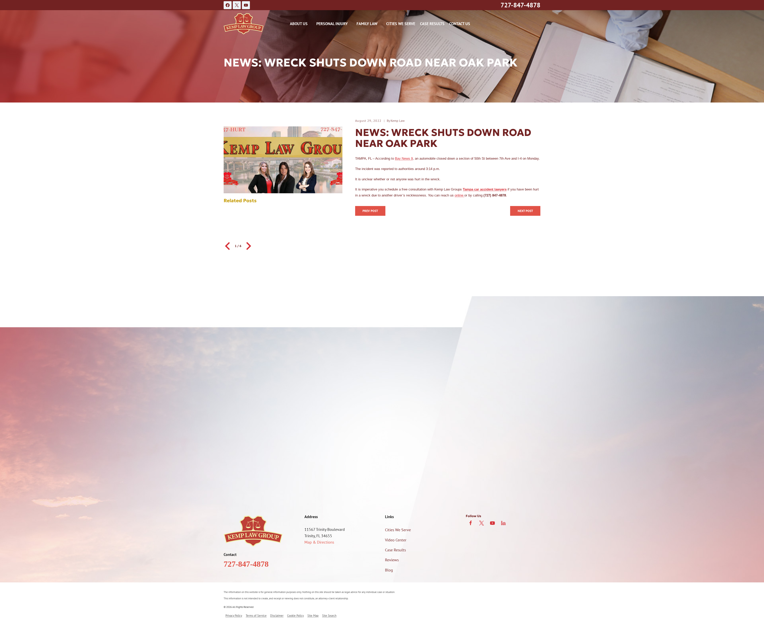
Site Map (313, 615)
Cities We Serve (400, 23)
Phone (252, 398)
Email (388, 398)
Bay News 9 (404, 158)
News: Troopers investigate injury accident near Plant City (370, 211)
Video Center (395, 540)
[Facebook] (228, 5)
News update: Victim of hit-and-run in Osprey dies (525, 211)
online (459, 195)
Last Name (392, 377)
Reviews (392, 559)
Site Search (329, 615)
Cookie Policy (295, 615)
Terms (483, 475)
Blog (389, 570)
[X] (237, 5)
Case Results (432, 23)
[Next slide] (248, 246)
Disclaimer (277, 615)
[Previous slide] (228, 246)
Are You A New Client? (265, 419)
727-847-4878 (520, 5)
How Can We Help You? (266, 439)
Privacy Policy (465, 475)
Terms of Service (256, 615)
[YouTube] (246, 5)
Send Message (382, 492)
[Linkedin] (503, 523)
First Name (256, 377)
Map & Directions (319, 542)
